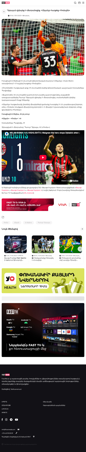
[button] (79, 3)
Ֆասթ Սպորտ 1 (18, 190)
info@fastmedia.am (8, 429)
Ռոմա (6, 222)
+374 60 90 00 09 (7, 433)
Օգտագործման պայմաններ (54, 405)
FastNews (5, 379)
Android (30, 193)
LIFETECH (5, 409)
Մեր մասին (47, 402)
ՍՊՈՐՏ (4, 402)
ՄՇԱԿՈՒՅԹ (6, 405)
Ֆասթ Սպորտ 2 (35, 190)
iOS (25, 193)
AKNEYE (4, 412)
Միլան (16, 222)
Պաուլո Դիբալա (44, 222)
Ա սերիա (28, 222)
